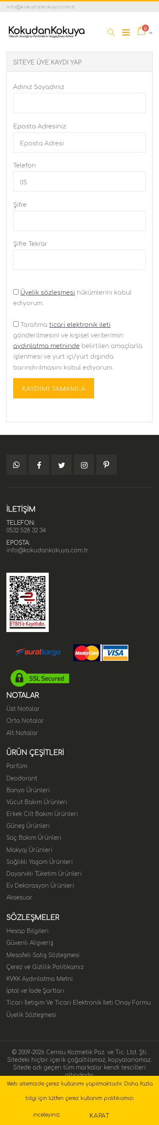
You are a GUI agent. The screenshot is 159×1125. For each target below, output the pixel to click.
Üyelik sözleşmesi (47, 291)
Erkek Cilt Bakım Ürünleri (42, 813)
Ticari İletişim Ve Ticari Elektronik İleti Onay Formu (78, 1001)
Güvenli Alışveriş (29, 942)
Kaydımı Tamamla (53, 388)
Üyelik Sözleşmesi (31, 1014)
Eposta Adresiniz (39, 125)
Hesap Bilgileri (27, 930)
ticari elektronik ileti (80, 324)
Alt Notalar (22, 732)
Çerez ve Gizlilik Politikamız (45, 966)
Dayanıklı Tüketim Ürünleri (44, 873)
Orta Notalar (25, 720)
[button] (111, 31)
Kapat (99, 1114)
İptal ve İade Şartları (35, 990)
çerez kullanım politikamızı (99, 1097)
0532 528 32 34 (26, 529)
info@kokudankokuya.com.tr (47, 549)
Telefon (24, 164)
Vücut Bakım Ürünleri (36, 801)
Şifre (20, 204)
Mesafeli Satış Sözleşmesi (43, 954)
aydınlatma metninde (46, 345)
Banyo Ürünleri (28, 789)
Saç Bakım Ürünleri (33, 837)
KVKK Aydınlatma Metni (39, 978)
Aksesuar (19, 896)
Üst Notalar (23, 708)
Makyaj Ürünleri (29, 849)
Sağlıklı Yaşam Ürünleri (39, 861)
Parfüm (16, 765)
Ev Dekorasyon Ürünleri (40, 884)
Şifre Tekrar (30, 243)
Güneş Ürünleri (28, 825)
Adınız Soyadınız (38, 86)
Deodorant (21, 777)
